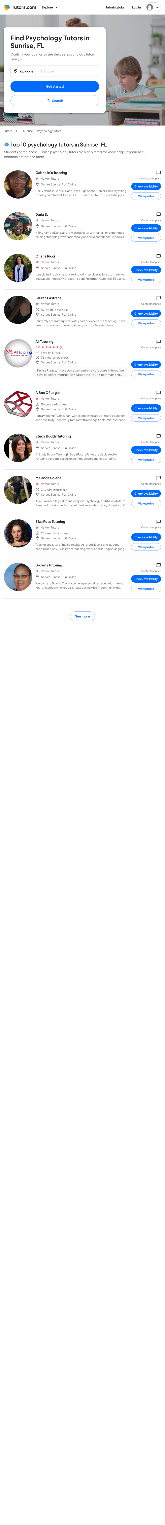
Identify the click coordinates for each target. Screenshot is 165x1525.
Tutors (8, 131)
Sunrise (28, 131)
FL (17, 131)
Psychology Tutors (49, 131)
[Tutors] (20, 7)
